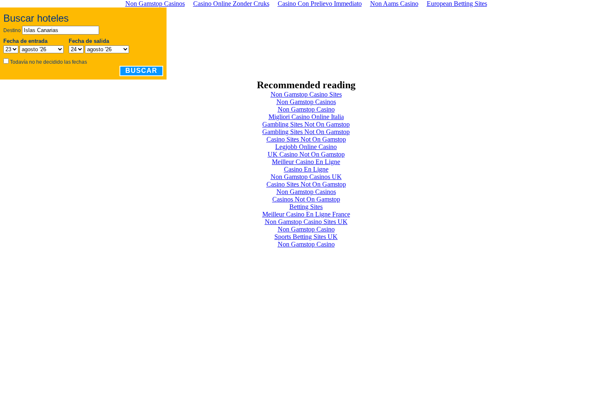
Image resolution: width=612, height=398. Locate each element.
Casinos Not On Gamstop (306, 199)
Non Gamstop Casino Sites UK (306, 221)
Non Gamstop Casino (306, 109)
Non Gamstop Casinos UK (306, 176)
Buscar (141, 70)
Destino (12, 30)
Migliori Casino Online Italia (306, 116)
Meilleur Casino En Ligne (306, 161)
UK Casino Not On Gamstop (306, 154)
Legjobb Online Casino (306, 146)
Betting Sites (306, 206)
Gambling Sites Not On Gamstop (306, 124)
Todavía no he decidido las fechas (48, 62)
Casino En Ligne (306, 169)
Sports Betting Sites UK (306, 236)
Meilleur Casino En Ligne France (306, 214)
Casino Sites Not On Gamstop (306, 139)
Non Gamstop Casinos (306, 101)
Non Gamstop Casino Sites (306, 94)
